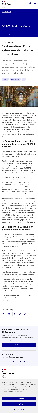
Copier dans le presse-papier (25, 314)
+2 (23, 79)
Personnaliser (19, 409)
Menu (35, 3)
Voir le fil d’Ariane (6, 12)
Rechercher (30, 3)
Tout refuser (19, 404)
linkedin (9, 361)
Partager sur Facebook (3, 314)
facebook (14, 361)
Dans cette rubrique (10, 35)
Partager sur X (9, 314)
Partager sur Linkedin (14, 314)
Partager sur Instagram (20, 314)
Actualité (5, 79)
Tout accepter (19, 398)
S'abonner (19, 345)
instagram (20, 361)
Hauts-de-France (15, 79)
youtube (25, 361)
